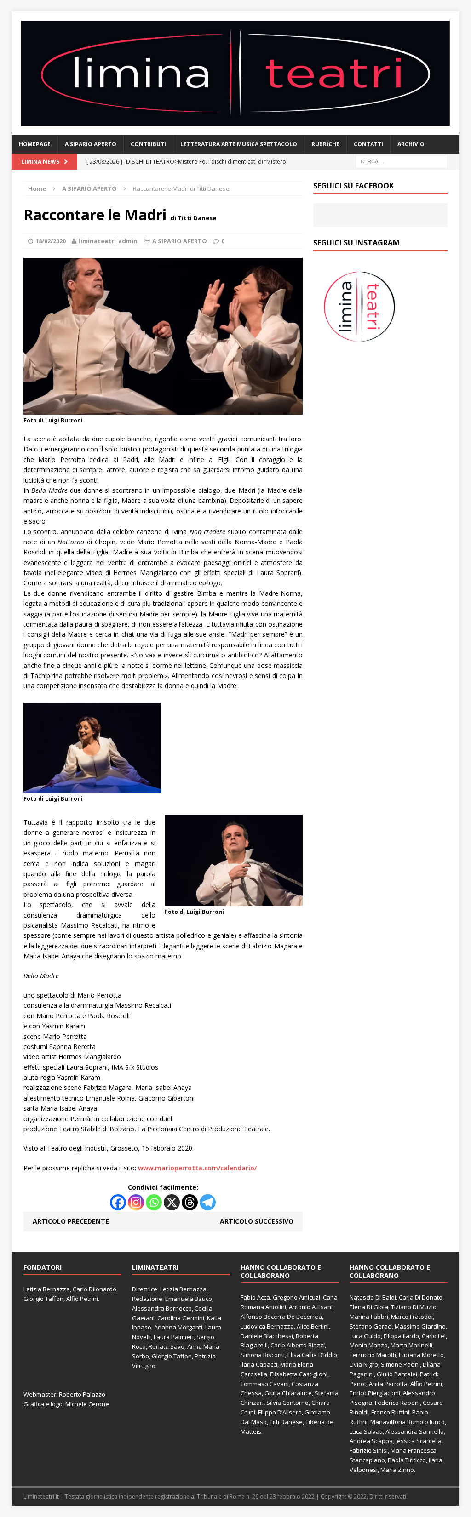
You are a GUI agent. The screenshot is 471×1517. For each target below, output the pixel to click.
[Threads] (190, 1202)
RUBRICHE (325, 144)
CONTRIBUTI (148, 144)
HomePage (35, 144)
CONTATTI (368, 144)
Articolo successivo (256, 1221)
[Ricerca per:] (402, 160)
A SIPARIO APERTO (90, 144)
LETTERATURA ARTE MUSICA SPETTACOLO (238, 144)
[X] (172, 1202)
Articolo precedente (71, 1221)
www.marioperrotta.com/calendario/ (198, 1167)
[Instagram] (136, 1202)
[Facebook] (118, 1202)
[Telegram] (208, 1202)
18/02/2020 (50, 241)
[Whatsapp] (154, 1202)
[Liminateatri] (236, 73)
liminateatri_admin (108, 241)
